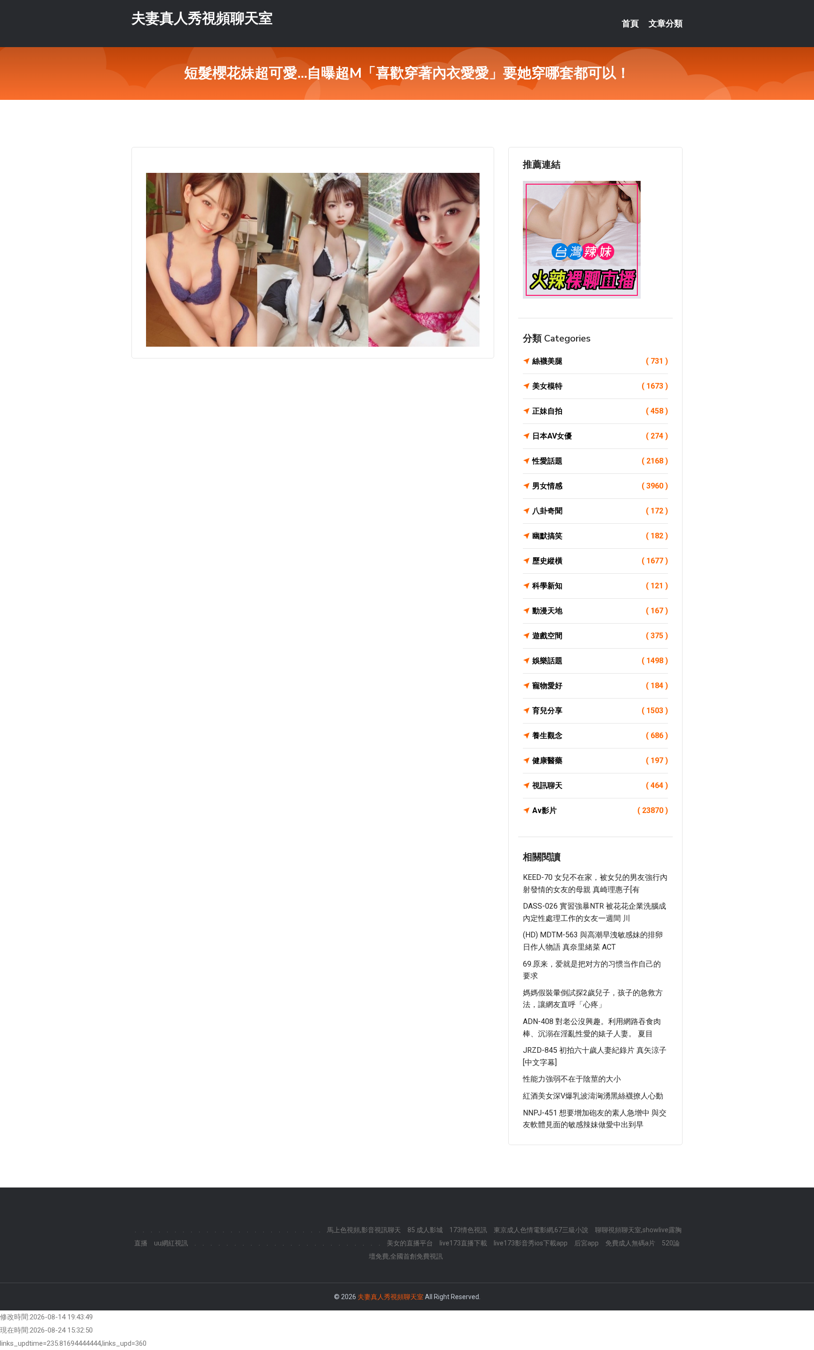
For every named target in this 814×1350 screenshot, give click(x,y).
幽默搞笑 (600, 535)
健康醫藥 (600, 760)
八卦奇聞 (600, 510)
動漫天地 (600, 610)
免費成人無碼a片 (630, 1243)
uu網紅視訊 (171, 1243)
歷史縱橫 (600, 560)
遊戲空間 (600, 635)
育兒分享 (600, 710)
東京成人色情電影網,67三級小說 (541, 1230)
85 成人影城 (425, 1230)
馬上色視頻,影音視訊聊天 (364, 1230)
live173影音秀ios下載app (531, 1243)
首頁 (630, 23)
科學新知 (600, 585)
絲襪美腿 (600, 361)
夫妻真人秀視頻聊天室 (202, 18)
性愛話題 (600, 460)
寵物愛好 (600, 685)
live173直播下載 (463, 1243)
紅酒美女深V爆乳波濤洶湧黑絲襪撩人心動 (593, 1095)
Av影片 (600, 810)
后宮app (586, 1243)
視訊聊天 (600, 785)
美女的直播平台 (410, 1243)
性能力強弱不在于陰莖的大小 (572, 1078)
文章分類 (666, 23)
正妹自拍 (600, 411)
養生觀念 (600, 735)
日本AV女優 (600, 435)
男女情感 (600, 485)
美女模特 (600, 386)
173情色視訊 (468, 1230)
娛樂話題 (600, 660)
